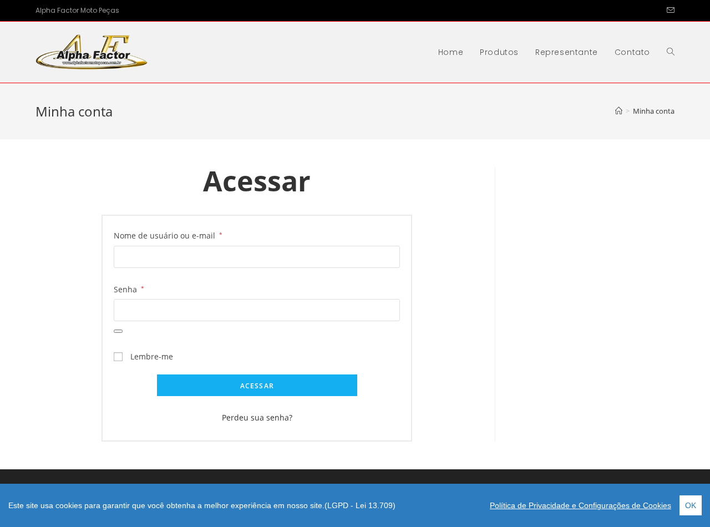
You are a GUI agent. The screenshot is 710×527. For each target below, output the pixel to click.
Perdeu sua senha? (257, 417)
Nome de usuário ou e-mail (168, 235)
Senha (129, 289)
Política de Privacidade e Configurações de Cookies (580, 505)
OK (690, 505)
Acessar (257, 386)
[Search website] (670, 52)
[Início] (618, 111)
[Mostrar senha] (118, 331)
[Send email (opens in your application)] (668, 10)
